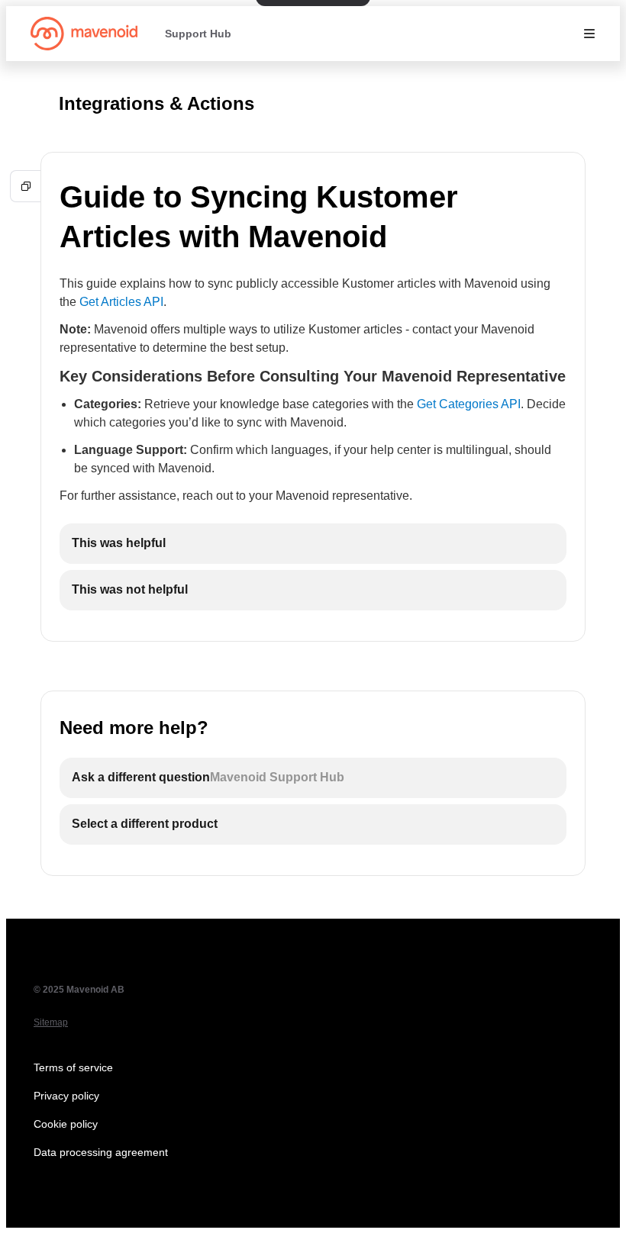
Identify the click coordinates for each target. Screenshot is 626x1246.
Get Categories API (469, 404)
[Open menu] (589, 33)
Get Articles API (121, 301)
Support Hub (198, 33)
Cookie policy (66, 1124)
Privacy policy (66, 1096)
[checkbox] (313, 543)
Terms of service (73, 1067)
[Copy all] (26, 186)
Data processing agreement (101, 1152)
